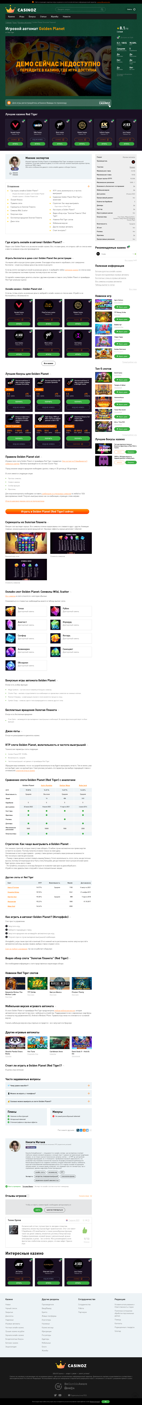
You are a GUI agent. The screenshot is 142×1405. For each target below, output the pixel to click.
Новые (8, 1304)
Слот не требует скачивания (16, 949)
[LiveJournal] (78, 1130)
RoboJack (83, 785)
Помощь (118, 1319)
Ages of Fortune (13, 887)
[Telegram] (87, 1130)
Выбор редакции (13, 426)
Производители (48, 1304)
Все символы (10, 596)
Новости (66, 16)
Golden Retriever (120, 349)
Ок (106, 1402)
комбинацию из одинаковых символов (56, 493)
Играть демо (123, 307)
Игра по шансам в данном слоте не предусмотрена (24, 501)
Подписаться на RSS (78, 1395)
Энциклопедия (10, 1347)
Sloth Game (118, 373)
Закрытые (9, 1312)
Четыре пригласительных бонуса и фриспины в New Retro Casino (125, 446)
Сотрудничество (84, 1304)
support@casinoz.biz (103, 2)
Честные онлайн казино (14, 1327)
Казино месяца (47, 1327)
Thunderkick (118, 387)
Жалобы (54, 16)
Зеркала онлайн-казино (14, 1335)
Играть (15, 144)
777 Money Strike (120, 312)
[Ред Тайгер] (133, 162)
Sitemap (118, 1331)
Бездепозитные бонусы (14, 1339)
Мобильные (46, 1343)
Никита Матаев (15, 173)
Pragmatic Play (33, 1054)
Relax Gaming (118, 302)
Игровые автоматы (12, 1324)
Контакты (118, 1323)
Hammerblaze (119, 397)
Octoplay (8, 1056)
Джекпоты (9, 1316)
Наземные (46, 1324)
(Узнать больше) (95, 1401)
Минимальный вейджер (45, 426)
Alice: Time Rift (119, 422)
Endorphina (117, 375)
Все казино (48, 363)
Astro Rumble (46, 785)
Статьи (43, 16)
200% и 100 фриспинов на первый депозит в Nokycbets (124, 457)
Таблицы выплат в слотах (105, 285)
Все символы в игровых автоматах (108, 281)
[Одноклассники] (84, 1130)
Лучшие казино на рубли (14, 1331)
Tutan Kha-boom (120, 410)
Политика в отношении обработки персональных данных (124, 1313)
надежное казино (71, 270)
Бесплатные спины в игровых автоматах (110, 278)
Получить (19, 402)
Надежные (9, 1320)
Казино (11, 16)
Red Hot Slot (12, 897)
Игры (21, 16)
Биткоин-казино (11, 1343)
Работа (81, 1308)
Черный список (11, 1308)
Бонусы (32, 16)
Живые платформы (49, 1316)
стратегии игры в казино (25, 770)
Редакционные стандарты (124, 1327)
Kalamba (53, 1054)
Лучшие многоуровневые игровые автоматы (112, 275)
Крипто (44, 1312)
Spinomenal (76, 1056)
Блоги (44, 1347)
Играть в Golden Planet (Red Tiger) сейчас (47, 511)
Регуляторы (46, 1335)
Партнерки (82, 1312)
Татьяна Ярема (27, 1186)
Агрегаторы (46, 1320)
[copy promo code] (19, 139)
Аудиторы (45, 1339)
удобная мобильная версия (64, 1010)
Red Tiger (8, 997)
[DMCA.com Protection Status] (70, 1389)
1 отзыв (120, 31)
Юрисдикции (46, 1331)
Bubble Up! (118, 324)
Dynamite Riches (13, 892)
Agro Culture (118, 300)
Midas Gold (11, 906)
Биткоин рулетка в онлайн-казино (108, 271)
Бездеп (9, 389)
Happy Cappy (118, 337)
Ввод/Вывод (46, 1308)
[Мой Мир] (81, 1130)
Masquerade (12, 901)
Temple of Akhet (119, 385)
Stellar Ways (65, 785)
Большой (69, 426)
